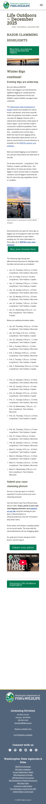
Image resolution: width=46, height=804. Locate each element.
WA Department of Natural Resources (23, 781)
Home (14, 27)
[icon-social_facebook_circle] (10, 750)
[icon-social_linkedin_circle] (36, 750)
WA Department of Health (23, 775)
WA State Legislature (23, 769)
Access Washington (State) (23, 772)
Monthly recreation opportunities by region (21, 51)
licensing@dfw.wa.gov (23, 723)
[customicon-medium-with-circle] (31, 750)
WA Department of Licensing (23, 778)
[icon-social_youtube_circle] (26, 750)
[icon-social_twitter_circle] (21, 750)
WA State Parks (23, 783)
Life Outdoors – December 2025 (28, 27)
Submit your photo (23, 547)
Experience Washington (23, 786)
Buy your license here (23, 249)
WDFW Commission (23, 767)
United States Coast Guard (23, 792)
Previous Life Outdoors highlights (23, 584)
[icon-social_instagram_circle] (16, 750)
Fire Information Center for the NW (23, 789)
